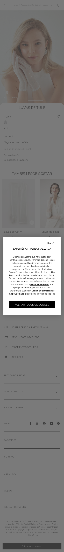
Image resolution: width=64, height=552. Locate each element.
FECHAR (51, 243)
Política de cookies (39, 284)
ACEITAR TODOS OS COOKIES (32, 304)
